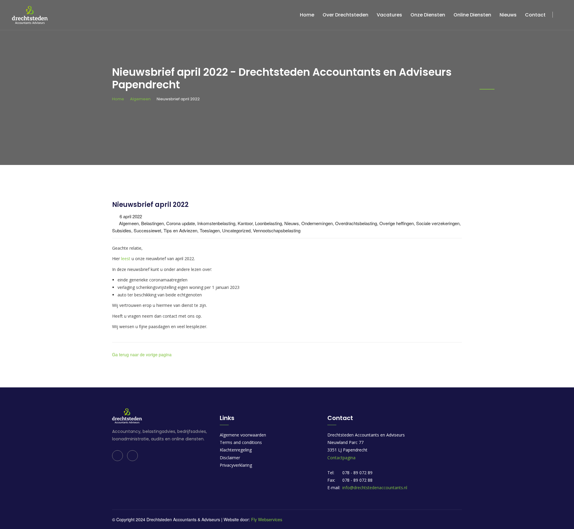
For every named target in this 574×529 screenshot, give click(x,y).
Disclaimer (230, 457)
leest (126, 258)
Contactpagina (341, 457)
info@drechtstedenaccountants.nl (374, 487)
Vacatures (389, 14)
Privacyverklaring (236, 465)
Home (307, 14)
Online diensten (472, 14)
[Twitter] (132, 455)
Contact (535, 14)
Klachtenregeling (236, 450)
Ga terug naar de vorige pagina (142, 354)
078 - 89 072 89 (357, 472)
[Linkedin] (117, 455)
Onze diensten (427, 14)
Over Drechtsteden (345, 14)
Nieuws (508, 14)
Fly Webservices (266, 519)
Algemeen (140, 99)
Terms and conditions (241, 442)
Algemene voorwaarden (243, 435)
